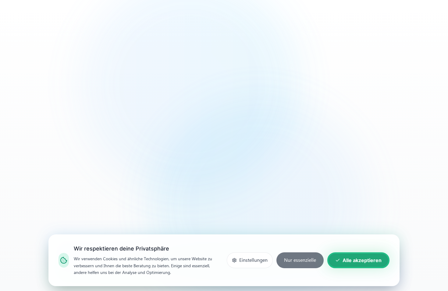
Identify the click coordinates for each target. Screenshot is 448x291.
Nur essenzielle (300, 260)
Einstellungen (253, 260)
